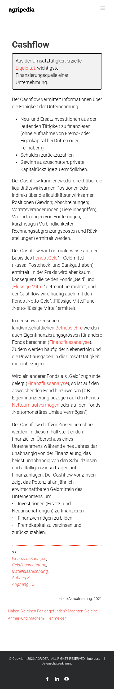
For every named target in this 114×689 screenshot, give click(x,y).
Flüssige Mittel (28, 286)
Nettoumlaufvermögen (35, 405)
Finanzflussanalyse (69, 342)
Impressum (95, 659)
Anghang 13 (23, 584)
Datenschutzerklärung (57, 663)
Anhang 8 (21, 577)
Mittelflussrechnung (30, 571)
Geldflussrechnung (29, 564)
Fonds (39, 258)
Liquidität (25, 68)
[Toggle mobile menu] (103, 8)
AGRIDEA (42, 659)
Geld (53, 258)
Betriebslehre (68, 328)
